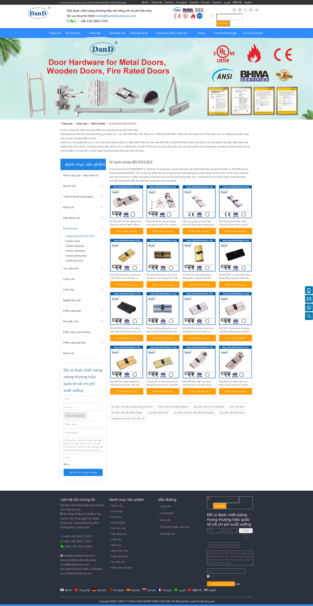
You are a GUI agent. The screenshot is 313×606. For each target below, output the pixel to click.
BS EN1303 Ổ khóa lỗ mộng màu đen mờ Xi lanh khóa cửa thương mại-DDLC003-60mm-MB (126, 330)
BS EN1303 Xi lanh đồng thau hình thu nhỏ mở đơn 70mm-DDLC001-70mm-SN (125, 223)
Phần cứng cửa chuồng (76, 332)
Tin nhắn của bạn (128, 231)
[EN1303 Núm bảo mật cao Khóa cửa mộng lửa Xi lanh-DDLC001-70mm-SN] (235, 361)
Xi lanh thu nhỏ (74, 260)
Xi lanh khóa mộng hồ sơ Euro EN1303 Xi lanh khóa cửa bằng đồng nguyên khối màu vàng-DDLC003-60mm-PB (163, 383)
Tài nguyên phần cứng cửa (174, 526)
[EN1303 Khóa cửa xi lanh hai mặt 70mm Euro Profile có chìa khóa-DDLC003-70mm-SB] (126, 254)
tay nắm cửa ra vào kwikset (209, 406)
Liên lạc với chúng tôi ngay (83, 472)
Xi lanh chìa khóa (75, 250)
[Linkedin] (240, 10)
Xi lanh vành (73, 241)
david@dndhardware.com (74, 564)
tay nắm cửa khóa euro (232, 412)
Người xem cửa (72, 300)
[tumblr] (234, 10)
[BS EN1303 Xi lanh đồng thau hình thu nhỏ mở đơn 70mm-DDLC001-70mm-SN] (126, 201)
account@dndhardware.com (76, 573)
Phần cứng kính (72, 310)
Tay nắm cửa (70, 268)
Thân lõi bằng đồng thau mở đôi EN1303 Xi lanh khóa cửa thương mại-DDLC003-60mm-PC (162, 330)
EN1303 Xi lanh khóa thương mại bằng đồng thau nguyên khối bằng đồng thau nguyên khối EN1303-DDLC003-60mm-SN (235, 330)
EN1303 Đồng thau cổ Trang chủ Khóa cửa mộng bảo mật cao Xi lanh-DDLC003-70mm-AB (162, 276)
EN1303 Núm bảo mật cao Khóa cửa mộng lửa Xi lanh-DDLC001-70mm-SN (234, 383)
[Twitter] (245, 10)
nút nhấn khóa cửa (158, 412)
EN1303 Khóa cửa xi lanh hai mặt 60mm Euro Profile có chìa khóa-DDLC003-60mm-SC (198, 330)
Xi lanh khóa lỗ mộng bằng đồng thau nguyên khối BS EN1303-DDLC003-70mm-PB (198, 276)
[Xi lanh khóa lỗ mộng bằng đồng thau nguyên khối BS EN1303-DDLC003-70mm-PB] (199, 254)
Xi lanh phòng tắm (76, 255)
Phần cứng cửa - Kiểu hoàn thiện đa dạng (84, 175)
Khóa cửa (68, 207)
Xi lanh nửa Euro (75, 245)
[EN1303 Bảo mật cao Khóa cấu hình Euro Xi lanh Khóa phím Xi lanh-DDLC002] (199, 361)
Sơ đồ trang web (206, 601)
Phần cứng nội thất (74, 342)
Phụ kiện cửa (70, 321)
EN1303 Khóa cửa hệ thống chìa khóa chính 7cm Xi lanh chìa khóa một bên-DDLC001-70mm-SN (162, 223)
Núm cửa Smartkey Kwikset (173, 406)
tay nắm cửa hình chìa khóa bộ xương (194, 412)
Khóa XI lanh (70, 228)
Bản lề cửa (69, 186)
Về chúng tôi (166, 513)
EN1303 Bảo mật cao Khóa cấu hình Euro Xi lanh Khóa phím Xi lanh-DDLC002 (197, 383)
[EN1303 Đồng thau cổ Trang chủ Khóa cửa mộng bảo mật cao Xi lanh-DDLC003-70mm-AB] (163, 254)
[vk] (256, 10)
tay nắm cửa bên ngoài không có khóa (132, 406)
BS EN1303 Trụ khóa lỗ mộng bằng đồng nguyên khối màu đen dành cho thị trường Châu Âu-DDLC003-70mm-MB (235, 276)
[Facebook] (251, 10)
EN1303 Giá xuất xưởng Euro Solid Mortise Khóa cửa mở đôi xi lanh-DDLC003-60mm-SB (125, 383)
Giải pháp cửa (167, 533)
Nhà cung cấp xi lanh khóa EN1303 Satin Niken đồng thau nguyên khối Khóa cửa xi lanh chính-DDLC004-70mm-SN (199, 223)
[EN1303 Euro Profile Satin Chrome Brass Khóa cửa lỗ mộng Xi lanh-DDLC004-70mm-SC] (235, 201)
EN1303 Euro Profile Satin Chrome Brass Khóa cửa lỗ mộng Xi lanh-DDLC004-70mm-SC (233, 223)
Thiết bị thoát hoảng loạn (78, 196)
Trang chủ (165, 506)
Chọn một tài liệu (75, 415)
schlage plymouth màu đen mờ (128, 418)
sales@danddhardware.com (79, 555)
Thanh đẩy (117, 511)
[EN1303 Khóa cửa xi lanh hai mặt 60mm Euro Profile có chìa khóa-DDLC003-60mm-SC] (199, 308)
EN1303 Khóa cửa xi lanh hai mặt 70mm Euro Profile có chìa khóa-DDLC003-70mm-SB (125, 276)
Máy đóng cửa (71, 217)
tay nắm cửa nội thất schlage (126, 412)
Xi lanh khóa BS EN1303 (80, 236)
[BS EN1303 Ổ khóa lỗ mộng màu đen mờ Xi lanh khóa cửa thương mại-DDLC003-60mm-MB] (126, 308)
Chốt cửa (68, 289)
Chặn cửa (68, 279)
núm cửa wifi (236, 406)
